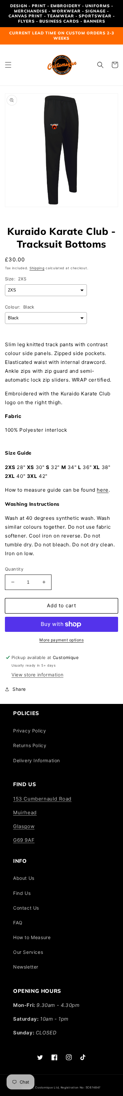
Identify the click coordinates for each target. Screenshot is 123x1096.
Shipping (37, 268)
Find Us (22, 893)
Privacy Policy (29, 730)
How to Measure (32, 937)
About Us (23, 878)
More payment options (61, 639)
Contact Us (26, 908)
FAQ (18, 922)
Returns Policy (29, 745)
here (102, 490)
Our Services (28, 952)
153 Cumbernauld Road (42, 799)
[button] (8, 65)
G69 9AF (23, 840)
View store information (37, 674)
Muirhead (25, 812)
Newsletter (25, 967)
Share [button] (19, 689)
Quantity (14, 569)
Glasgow (23, 826)
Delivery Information (36, 760)
